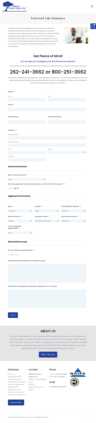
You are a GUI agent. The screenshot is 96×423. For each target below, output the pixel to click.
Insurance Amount (70, 217)
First (9, 96)
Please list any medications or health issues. (27, 261)
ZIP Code (11, 157)
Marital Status (15, 217)
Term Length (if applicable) (14, 227)
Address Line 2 (13, 142)
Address (12, 130)
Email (11, 105)
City (9, 149)
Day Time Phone (54, 117)
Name (11, 92)
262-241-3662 (59, 377)
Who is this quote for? (18, 175)
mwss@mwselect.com (58, 387)
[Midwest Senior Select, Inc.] (14, 6)
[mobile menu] (92, 6)
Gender (39, 206)
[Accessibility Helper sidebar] (93, 26)
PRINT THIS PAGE (48, 354)
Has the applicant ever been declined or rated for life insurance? (36, 184)
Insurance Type (42, 217)
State (50, 149)
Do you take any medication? (21, 250)
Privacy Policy (16, 402)
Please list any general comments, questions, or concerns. (33, 286)
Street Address (13, 135)
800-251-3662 (61, 374)
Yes (11, 188)
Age (10, 206)
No (18, 188)
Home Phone (13, 117)
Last (49, 96)
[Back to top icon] (87, 416)
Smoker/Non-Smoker (71, 206)
